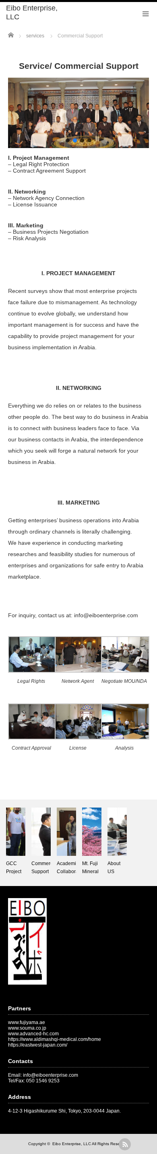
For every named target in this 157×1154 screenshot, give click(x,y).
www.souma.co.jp (27, 1028)
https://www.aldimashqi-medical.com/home (54, 1039)
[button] (68, 140)
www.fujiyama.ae (26, 1022)
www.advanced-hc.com (33, 1034)
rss (125, 1144)
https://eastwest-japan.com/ (37, 1045)
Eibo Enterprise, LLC (32, 12)
